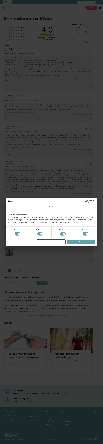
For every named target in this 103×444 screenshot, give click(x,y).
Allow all (81, 242)
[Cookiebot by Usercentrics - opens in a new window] (86, 201)
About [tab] (81, 207)
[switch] (40, 234)
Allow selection (51, 242)
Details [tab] (51, 207)
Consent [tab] (21, 207)
